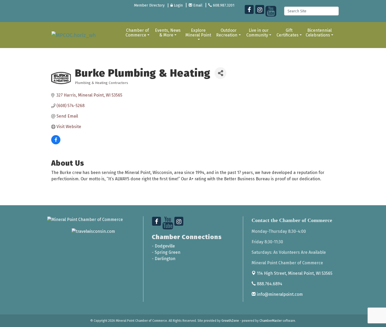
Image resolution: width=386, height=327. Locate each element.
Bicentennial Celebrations (319, 33)
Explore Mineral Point (198, 33)
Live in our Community (257, 33)
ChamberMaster (270, 321)
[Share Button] (220, 73)
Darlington (165, 258)
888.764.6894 (269, 283)
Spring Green (167, 252)
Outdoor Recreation (226, 33)
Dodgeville (165, 246)
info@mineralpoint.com (279, 294)
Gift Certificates (288, 33)
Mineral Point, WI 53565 (294, 273)
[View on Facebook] (55, 142)
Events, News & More (168, 33)
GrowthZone (230, 321)
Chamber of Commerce (137, 33)
